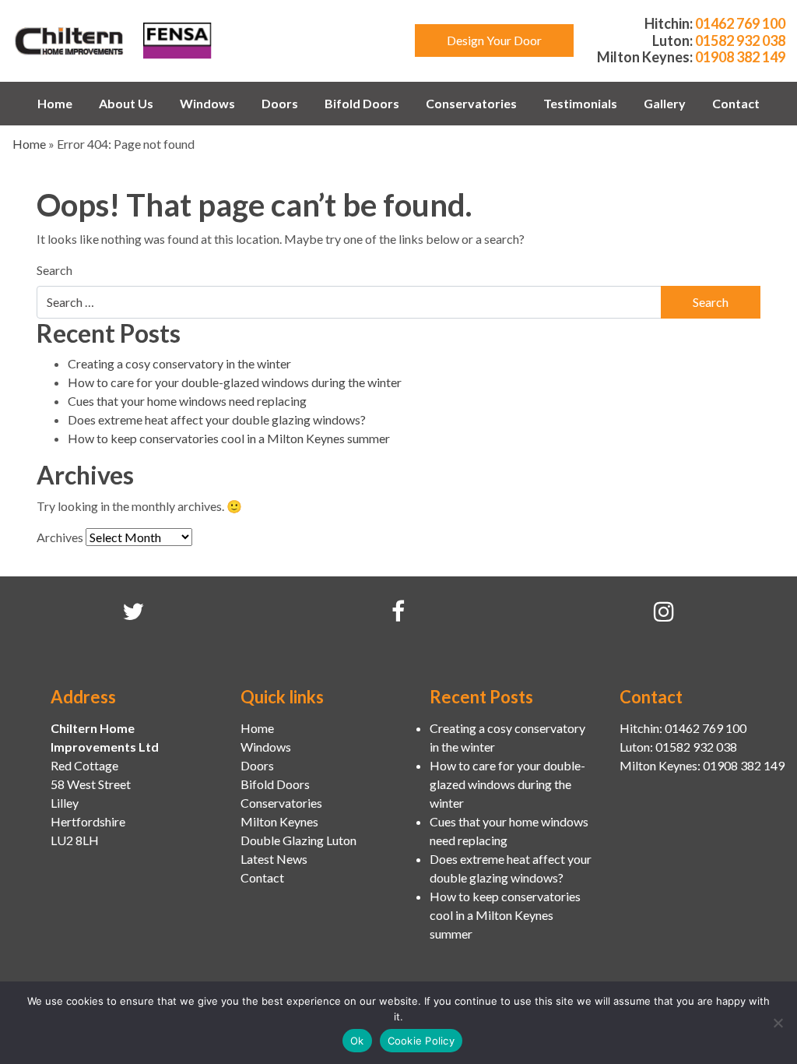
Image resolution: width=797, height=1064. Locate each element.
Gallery (665, 103)
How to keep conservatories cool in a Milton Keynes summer (229, 438)
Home (54, 103)
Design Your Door (494, 40)
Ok (357, 1040)
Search (54, 269)
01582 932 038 (740, 40)
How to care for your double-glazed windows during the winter (235, 382)
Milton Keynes (279, 821)
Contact (736, 103)
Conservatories (471, 103)
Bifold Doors (362, 103)
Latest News (274, 858)
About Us (126, 103)
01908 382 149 (740, 56)
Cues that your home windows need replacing (187, 400)
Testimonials (580, 103)
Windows (207, 103)
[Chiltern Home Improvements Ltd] (70, 38)
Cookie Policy (421, 1040)
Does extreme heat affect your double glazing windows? (217, 419)
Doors (280, 103)
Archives (60, 537)
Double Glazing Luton (298, 840)
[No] (777, 1023)
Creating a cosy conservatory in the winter (179, 363)
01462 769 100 (740, 23)
